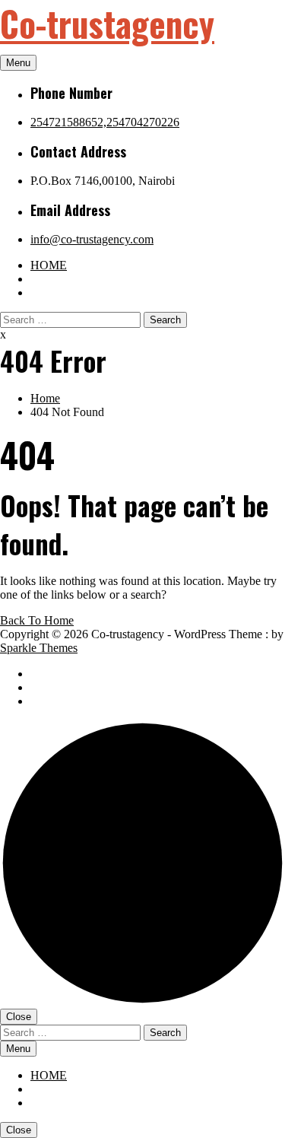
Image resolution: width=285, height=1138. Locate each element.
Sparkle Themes (39, 647)
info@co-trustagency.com (92, 239)
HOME (48, 265)
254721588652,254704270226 (104, 122)
